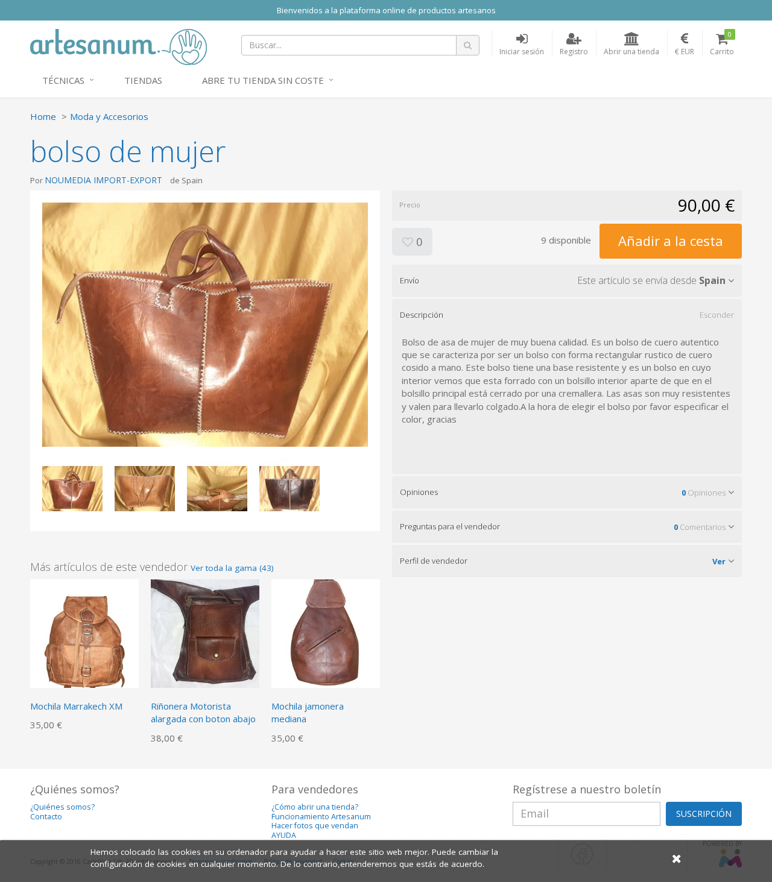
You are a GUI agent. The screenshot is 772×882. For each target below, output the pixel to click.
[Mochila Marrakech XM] (84, 632)
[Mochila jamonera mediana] (325, 632)
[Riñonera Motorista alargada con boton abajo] (205, 632)
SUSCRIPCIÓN (704, 813)
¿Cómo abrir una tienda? (314, 807)
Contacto (46, 816)
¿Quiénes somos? (62, 807)
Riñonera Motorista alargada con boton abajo (203, 712)
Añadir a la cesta (670, 241)
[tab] (567, 280)
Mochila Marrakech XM (76, 706)
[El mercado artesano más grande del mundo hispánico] (118, 46)
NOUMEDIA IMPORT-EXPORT (103, 180)
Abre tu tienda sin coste (263, 80)
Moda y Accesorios (109, 116)
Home (43, 116)
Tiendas (143, 80)
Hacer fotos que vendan (314, 826)
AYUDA (283, 835)
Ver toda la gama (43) (232, 567)
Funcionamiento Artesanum (321, 816)
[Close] (677, 858)
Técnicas (63, 80)
